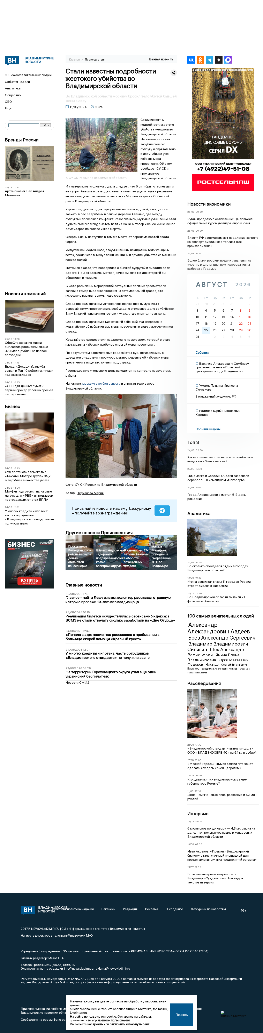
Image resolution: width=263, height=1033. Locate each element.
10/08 (190, 593)
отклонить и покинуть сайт (129, 1024)
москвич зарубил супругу (101, 383)
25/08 (8, 187)
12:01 (16, 507)
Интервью (198, 813)
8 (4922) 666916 (62, 965)
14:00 (16, 487)
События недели (17, 82)
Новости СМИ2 (77, 682)
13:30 (199, 562)
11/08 (190, 791)
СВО (8, 101)
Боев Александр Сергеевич (221, 637)
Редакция (130, 909)
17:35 (16, 362)
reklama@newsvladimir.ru (112, 968)
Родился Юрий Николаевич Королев (218, 412)
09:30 (199, 450)
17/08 (190, 760)
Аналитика (13, 88)
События (202, 352)
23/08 (190, 468)
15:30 (198, 593)
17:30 (198, 744)
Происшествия (95, 59)
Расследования (204, 683)
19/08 (190, 821)
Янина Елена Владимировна (213, 657)
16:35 (16, 382)
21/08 (190, 744)
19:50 (199, 253)
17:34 (16, 187)
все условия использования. (109, 1020)
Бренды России (22, 139)
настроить (95, 1024)
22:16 (198, 791)
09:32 (198, 821)
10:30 (198, 577)
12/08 (190, 775)
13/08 (190, 577)
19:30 (199, 468)
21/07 (190, 867)
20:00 (199, 211)
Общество (13, 95)
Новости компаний (25, 293)
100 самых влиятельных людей (28, 75)
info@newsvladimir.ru (78, 968)
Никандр (212, 664)
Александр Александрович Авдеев (218, 628)
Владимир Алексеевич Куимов (220, 668)
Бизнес (12, 406)
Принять (181, 1014)
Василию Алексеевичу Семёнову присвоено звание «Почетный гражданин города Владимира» (222, 367)
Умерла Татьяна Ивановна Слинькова (217, 387)
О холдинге (174, 909)
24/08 (8, 362)
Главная (74, 59)
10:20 (16, 339)
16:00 (198, 775)
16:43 (16, 468)
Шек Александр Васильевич (215, 652)
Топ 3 (193, 442)
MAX (89, 935)
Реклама (151, 909)
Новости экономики (209, 204)
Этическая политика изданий (72, 909)
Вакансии (108, 909)
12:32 (198, 867)
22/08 (190, 487)
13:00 (198, 760)
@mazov (73, 935)
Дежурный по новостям (208, 909)
